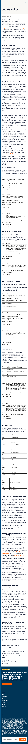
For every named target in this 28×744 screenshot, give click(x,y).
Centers (3, 702)
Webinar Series (5, 700)
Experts (3, 704)
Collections (4, 696)
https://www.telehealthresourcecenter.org (13, 28)
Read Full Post (7, 684)
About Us (4, 706)
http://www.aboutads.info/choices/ (12, 153)
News (3, 694)
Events (3, 698)
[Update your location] (25, 2)
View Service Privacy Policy (16, 183)
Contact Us (4, 708)
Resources (4, 692)
